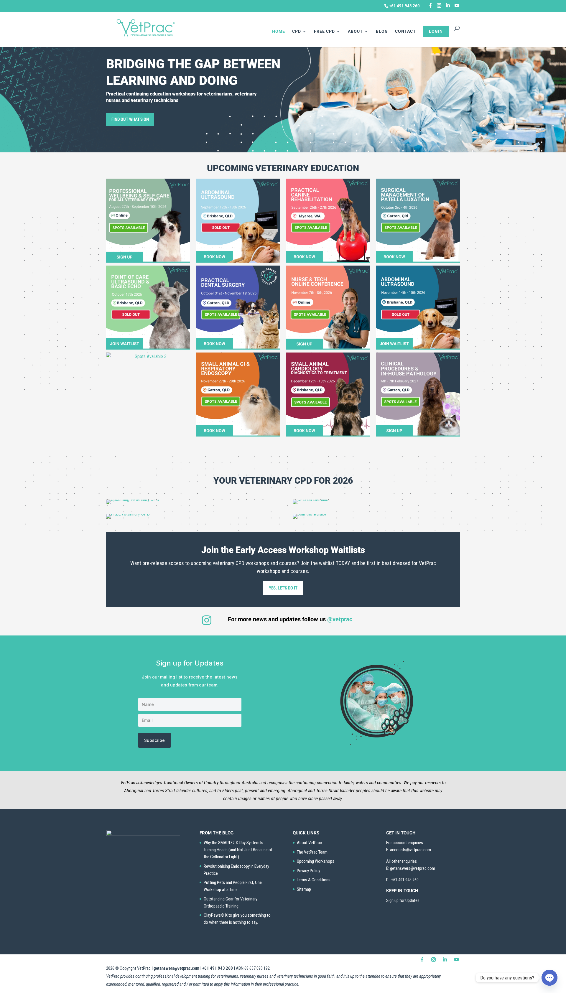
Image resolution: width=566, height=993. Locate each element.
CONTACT (405, 31)
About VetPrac (309, 842)
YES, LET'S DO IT (283, 588)
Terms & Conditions (313, 879)
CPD (296, 31)
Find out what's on (130, 119)
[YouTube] (457, 5)
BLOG (382, 31)
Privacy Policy (308, 870)
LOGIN (436, 31)
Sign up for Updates (402, 900)
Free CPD (324, 31)
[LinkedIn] (448, 5)
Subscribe (154, 740)
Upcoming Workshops (315, 861)
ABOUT (355, 31)
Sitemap (304, 889)
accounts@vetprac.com (410, 849)
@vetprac (339, 619)
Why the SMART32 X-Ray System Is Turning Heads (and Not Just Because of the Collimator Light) (238, 849)
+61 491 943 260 (217, 968)
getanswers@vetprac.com (176, 968)
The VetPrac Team (312, 852)
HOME (278, 31)
